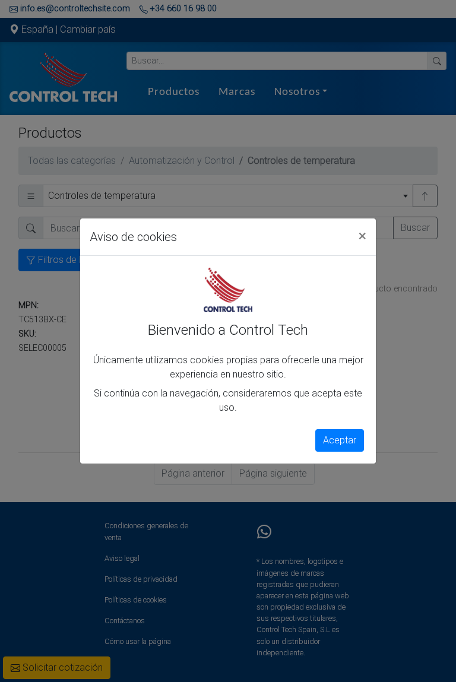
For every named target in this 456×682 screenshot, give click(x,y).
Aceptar (339, 440)
